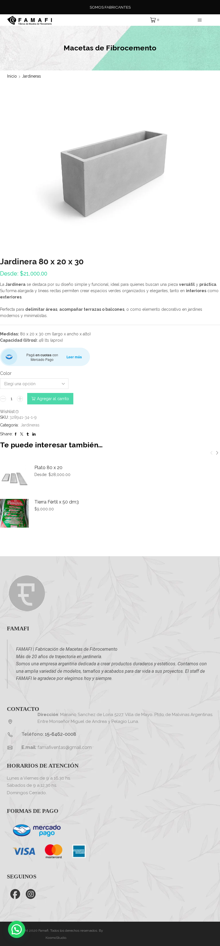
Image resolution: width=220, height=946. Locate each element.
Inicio (12, 76)
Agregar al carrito (53, 398)
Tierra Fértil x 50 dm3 (56, 502)
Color (5, 373)
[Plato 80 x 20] (14, 479)
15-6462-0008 (60, 734)
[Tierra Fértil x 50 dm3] (14, 513)
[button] (217, 453)
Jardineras (31, 76)
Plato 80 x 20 (48, 467)
